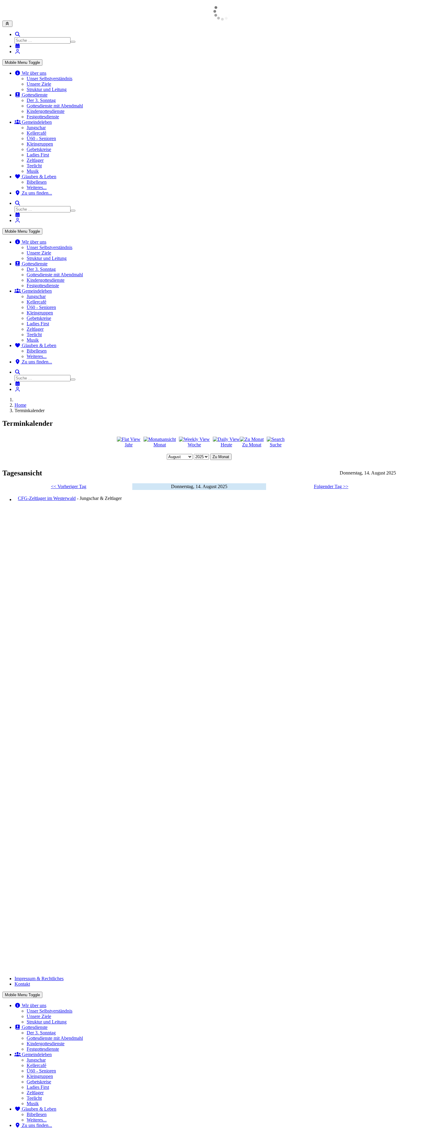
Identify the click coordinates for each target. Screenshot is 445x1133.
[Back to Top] (7, 24)
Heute (226, 444)
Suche (276, 444)
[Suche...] (18, 34)
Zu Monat (251, 444)
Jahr (129, 444)
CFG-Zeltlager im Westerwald (47, 498)
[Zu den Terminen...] (18, 46)
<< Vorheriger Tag (68, 486)
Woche (194, 444)
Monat (159, 444)
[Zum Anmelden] (18, 51)
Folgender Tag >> (331, 486)
